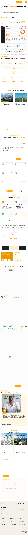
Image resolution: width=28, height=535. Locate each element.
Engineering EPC (21, 521)
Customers (3, 524)
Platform (3, 521)
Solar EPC (21, 518)
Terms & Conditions (13, 524)
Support (11, 521)
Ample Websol (11, 532)
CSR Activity (12, 518)
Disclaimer (22, 531)
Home (3, 518)
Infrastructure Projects (22, 524)
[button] (26, 2)
